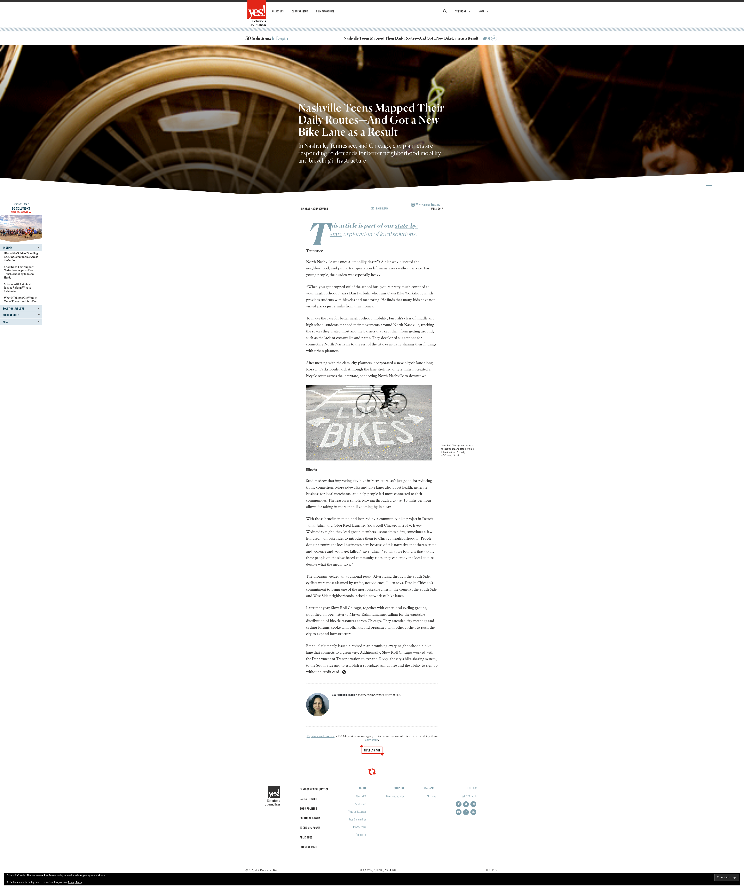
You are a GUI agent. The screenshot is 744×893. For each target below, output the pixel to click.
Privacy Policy (359, 827)
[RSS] (473, 812)
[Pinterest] (459, 812)
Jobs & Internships (357, 819)
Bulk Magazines (325, 11)
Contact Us (361, 834)
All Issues (277, 11)
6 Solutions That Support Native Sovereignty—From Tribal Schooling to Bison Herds (19, 272)
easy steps (371, 740)
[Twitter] (466, 804)
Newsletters (360, 804)
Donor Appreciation (395, 796)
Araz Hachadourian (316, 208)
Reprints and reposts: (321, 736)
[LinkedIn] (466, 812)
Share (487, 38)
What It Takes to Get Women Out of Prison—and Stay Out (20, 299)
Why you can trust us (427, 204)
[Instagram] (473, 804)
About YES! (361, 796)
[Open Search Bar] (445, 11)
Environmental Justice (314, 789)
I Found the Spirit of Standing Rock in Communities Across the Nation (21, 257)
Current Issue (300, 11)
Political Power (310, 818)
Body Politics (308, 808)
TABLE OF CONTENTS (20, 212)
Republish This (372, 750)
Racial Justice (309, 799)
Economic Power (310, 828)
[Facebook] (459, 804)
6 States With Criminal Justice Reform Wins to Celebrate (17, 287)
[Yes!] (256, 13)
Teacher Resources (357, 811)
